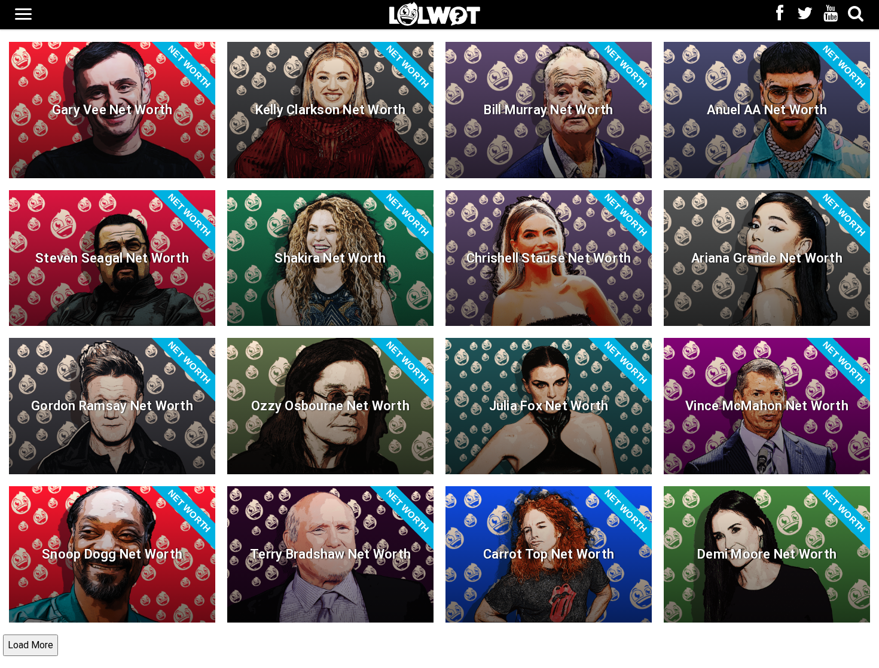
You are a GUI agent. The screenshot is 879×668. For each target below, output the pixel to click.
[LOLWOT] (434, 13)
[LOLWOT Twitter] (805, 14)
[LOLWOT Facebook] (779, 14)
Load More (30, 645)
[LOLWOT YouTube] (830, 14)
